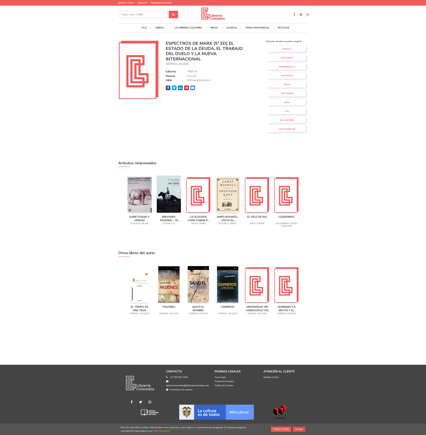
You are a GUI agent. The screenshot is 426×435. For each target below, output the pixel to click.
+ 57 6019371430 (179, 377)
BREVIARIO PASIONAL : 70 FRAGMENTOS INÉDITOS (169, 218)
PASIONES (169, 307)
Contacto (142, 2)
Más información (162, 431)
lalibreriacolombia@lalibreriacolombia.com (187, 385)
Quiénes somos (126, 2)
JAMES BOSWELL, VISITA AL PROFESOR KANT (228, 218)
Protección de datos (224, 381)
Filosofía (192, 76)
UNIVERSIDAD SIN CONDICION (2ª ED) (257, 308)
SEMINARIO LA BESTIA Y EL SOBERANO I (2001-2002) (287, 308)
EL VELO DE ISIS (257, 216)
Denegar (299, 429)
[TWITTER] (301, 14)
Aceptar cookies (281, 429)
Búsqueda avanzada (161, 2)
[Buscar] (173, 14)
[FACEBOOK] (294, 14)
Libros (160, 27)
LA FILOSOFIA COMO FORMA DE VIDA (198, 218)
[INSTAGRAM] (307, 14)
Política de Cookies (224, 385)
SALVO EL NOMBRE (198, 308)
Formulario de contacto (181, 389)
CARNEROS (228, 307)
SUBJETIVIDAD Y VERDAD (139, 218)
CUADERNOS (286, 216)
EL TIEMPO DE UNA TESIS (139, 308)
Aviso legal (220, 377)
